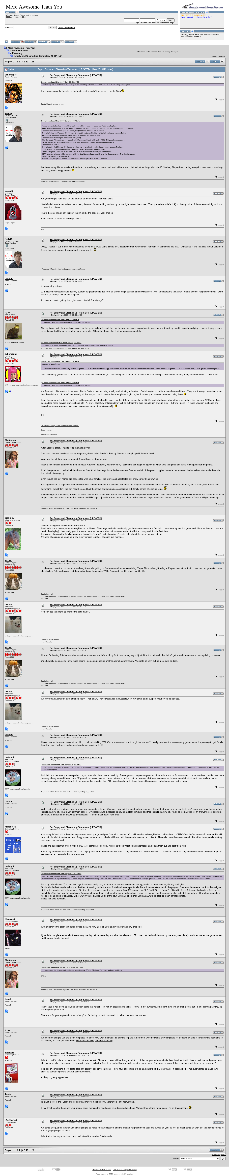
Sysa (7, 1030)
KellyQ (8, 113)
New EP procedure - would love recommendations (96, 778)
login (28, 15)
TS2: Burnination (19, 50)
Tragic (8, 1094)
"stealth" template (103, 1040)
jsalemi (8, 604)
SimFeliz (9, 1052)
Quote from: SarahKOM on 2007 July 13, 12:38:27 (61, 343)
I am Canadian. (47, 642)
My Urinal (44, 598)
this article (145, 887)
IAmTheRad (11, 1120)
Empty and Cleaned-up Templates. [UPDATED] (38, 56)
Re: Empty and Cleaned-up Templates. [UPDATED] (76, 75)
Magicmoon (11, 440)
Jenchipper (10, 74)
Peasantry (17, 53)
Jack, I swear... (46, 430)
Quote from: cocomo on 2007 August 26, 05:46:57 (61, 764)
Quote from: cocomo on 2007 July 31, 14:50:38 (60, 320)
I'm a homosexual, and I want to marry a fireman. (60, 426)
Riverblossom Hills (85, 1040)
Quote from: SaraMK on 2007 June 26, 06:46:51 (60, 121)
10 (27, 61)
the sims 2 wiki (110, 887)
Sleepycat (10, 919)
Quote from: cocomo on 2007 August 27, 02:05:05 (61, 874)
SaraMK (9, 191)
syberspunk (11, 354)
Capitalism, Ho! (47, 594)
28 (33, 61)
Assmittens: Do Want (49, 434)
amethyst (197, 36)
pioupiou (9, 518)
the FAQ (107, 781)
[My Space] (9, 392)
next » (222, 56)
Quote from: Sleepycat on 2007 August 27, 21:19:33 (62, 967)
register (35, 15)
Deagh (8, 999)
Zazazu (8, 560)
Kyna (7, 312)
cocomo (9, 278)
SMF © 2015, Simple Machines (125, 1170)
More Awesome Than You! (21, 48)
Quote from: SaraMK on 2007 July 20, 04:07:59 (60, 82)
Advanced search (66, 27)
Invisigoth (10, 757)
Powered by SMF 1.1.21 (102, 1170)
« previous (216, 56)
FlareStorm (10, 826)
